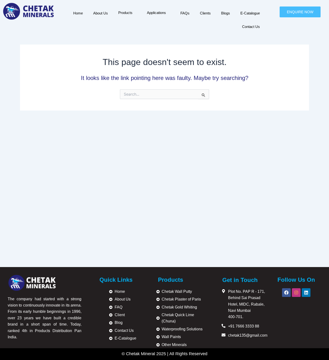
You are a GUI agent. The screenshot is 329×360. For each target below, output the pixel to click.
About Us (100, 13)
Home (78, 13)
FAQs (185, 13)
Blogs (225, 13)
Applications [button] (156, 13)
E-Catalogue (250, 13)
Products (125, 13)
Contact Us (251, 27)
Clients (205, 13)
